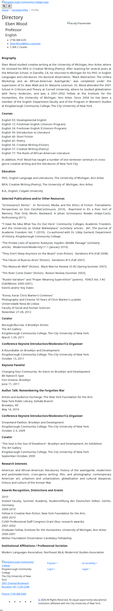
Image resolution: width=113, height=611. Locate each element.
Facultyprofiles (20, 10)
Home (5, 10)
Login (50, 569)
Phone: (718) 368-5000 (14, 593)
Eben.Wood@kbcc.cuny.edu (25, 43)
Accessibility (88, 563)
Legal (85, 569)
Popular (51, 563)
